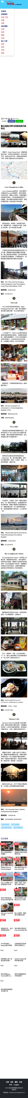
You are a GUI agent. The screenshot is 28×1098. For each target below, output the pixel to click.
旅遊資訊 (4, 14)
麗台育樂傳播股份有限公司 (16, 1088)
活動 (2, 23)
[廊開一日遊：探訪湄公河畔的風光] (21, 876)
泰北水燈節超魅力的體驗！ (6, 853)
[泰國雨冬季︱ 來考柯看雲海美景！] (7, 922)
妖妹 (2, 50)
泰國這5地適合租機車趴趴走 (21, 853)
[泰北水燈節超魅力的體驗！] (7, 846)
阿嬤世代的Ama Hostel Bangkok (6, 868)
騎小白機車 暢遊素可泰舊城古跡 (20, 914)
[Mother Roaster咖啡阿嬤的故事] (21, 952)
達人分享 (4, 41)
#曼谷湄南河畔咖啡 (6, 827)
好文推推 (4, 121)
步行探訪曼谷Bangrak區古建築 (6, 944)
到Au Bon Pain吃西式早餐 (7, 914)
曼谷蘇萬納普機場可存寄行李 (6, 990)
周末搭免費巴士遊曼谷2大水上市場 (20, 899)
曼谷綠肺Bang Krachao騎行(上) (6, 975)
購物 (2, 35)
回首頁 (3, 11)
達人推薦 (5, 118)
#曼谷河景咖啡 (15, 824)
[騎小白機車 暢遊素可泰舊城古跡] (21, 907)
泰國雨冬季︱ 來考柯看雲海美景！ (7, 929)
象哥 (2, 47)
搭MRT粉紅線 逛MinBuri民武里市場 (7, 899)
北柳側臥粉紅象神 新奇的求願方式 (21, 944)
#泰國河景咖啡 (5, 824)
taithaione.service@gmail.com (17, 1092)
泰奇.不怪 (4, 17)
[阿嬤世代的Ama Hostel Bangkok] (7, 861)
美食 (2, 32)
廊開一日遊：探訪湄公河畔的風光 (20, 883)
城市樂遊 (4, 26)
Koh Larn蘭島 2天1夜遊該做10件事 (7, 883)
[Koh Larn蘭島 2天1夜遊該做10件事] (7, 876)
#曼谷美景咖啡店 (18, 827)
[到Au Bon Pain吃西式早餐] (7, 907)
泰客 (2, 44)
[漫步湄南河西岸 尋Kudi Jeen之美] (21, 861)
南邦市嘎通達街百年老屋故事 (20, 975)
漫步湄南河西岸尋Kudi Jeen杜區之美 (21, 929)
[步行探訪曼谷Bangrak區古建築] (7, 937)
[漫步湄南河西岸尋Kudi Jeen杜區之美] (21, 922)
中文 (10, 1085)
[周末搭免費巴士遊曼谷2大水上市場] (21, 892)
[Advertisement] (14, 70)
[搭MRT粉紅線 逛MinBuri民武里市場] (7, 892)
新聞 (2, 20)
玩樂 (2, 29)
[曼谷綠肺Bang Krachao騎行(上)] (7, 968)
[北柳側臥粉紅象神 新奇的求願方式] (21, 937)
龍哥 (2, 53)
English (16, 1085)
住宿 (2, 38)
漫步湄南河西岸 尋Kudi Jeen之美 (20, 868)
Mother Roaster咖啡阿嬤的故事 (20, 960)
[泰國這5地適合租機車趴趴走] (21, 846)
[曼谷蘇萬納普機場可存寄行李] (7, 983)
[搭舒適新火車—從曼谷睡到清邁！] (7, 952)
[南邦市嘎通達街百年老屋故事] (21, 968)
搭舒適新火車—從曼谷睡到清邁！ (6, 960)
